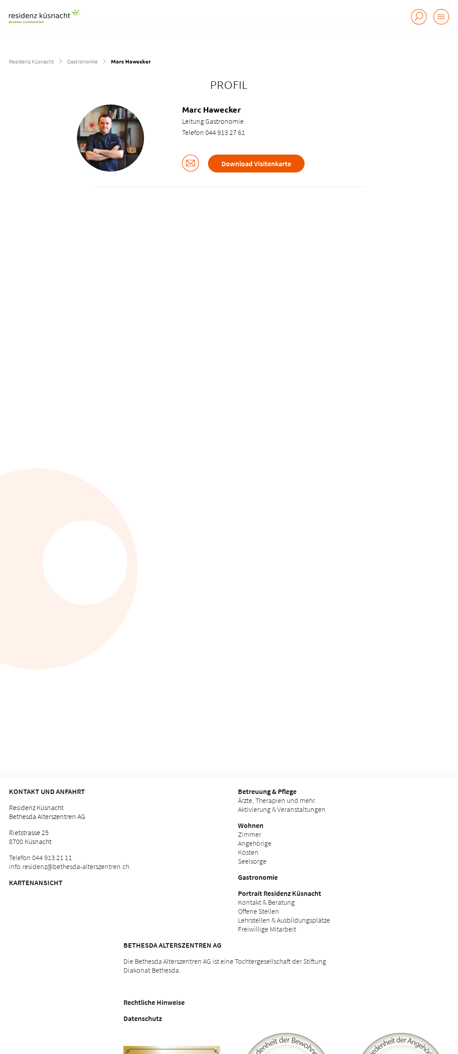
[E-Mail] (190, 164)
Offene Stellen (258, 911)
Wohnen (250, 825)
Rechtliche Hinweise (154, 1002)
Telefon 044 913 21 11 (40, 857)
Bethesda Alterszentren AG (172, 945)
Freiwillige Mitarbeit (267, 928)
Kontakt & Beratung (266, 902)
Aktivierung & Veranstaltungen (282, 809)
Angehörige (254, 843)
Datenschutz (142, 1018)
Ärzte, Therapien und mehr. (277, 800)
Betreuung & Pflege (267, 791)
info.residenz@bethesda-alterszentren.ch (69, 866)
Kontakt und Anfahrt (47, 791)
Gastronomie (82, 61)
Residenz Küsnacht (31, 61)
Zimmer (249, 834)
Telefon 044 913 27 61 (213, 132)
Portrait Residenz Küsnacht (279, 893)
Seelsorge (252, 861)
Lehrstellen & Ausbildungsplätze (284, 919)
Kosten (248, 852)
